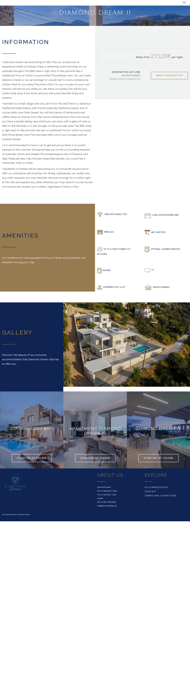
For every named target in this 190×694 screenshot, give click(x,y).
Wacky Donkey (24, 515)
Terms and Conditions (160, 496)
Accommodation (156, 487)
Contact (151, 492)
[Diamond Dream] (16, 3)
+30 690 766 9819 (108, 502)
